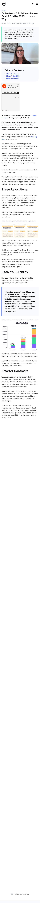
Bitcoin (3, 11)
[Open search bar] (33, 4)
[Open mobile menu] (37, 3)
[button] (37, 3)
